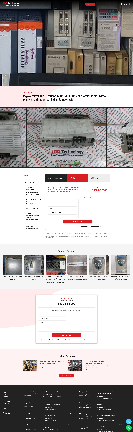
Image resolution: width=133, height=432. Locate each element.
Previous (2, 137)
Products (76, 4)
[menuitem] (47, 4)
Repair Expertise (67, 4)
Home (47, 4)
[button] (122, 4)
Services (59, 4)
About (52, 4)
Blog (81, 4)
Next (130, 137)
